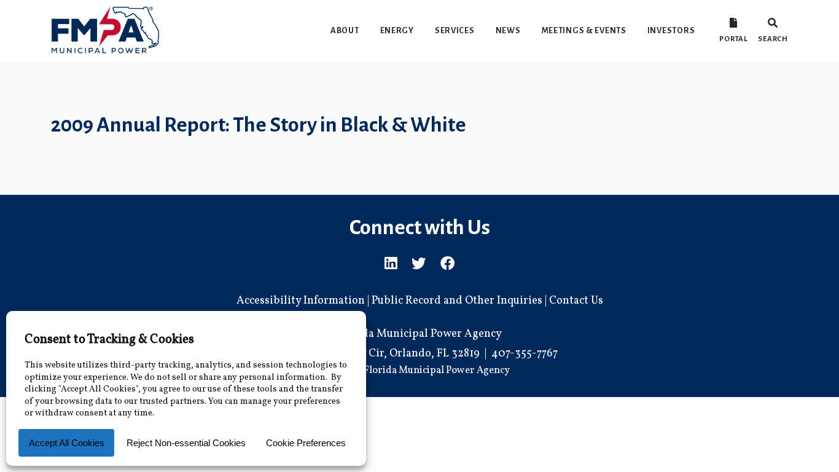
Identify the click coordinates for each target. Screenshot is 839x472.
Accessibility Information (300, 301)
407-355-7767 (524, 353)
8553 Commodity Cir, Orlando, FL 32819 (380, 353)
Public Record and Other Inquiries (457, 301)
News (508, 30)
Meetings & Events (584, 30)
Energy (397, 30)
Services (455, 30)
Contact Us (576, 301)
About (344, 30)
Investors (671, 30)
